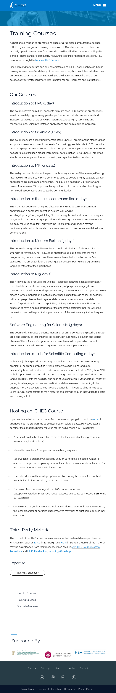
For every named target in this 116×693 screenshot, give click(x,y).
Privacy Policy (85, 689)
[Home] (18, 5)
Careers (32, 668)
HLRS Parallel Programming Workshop (49, 551)
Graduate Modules (27, 606)
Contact (84, 668)
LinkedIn (59, 668)
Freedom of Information (49, 689)
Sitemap (45, 668)
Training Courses (26, 599)
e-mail (96, 419)
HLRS (64, 542)
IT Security (69, 689)
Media (72, 668)
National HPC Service (47, 60)
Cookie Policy (27, 689)
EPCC (37, 542)
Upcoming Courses (25, 593)
